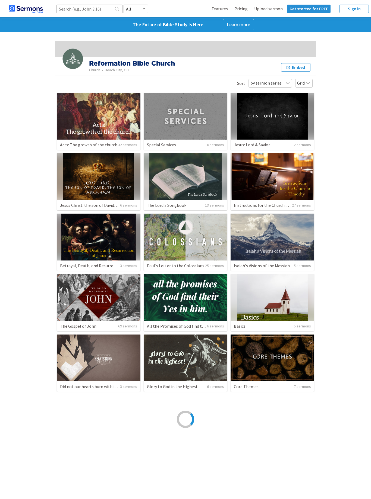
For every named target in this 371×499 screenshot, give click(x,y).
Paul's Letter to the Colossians (175, 265)
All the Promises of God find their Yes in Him (188, 326)
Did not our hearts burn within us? (91, 386)
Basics (240, 326)
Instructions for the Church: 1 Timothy (270, 205)
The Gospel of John (78, 326)
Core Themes (246, 386)
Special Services (161, 144)
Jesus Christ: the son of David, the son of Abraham (106, 205)
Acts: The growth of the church (88, 144)
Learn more (238, 24)
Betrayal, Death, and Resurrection (91, 265)
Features (220, 8)
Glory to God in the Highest (172, 386)
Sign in (354, 8)
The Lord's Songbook (166, 205)
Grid (301, 83)
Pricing (241, 8)
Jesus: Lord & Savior (252, 144)
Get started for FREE (309, 8)
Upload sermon (268, 8)
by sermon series (266, 83)
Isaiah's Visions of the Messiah (262, 265)
